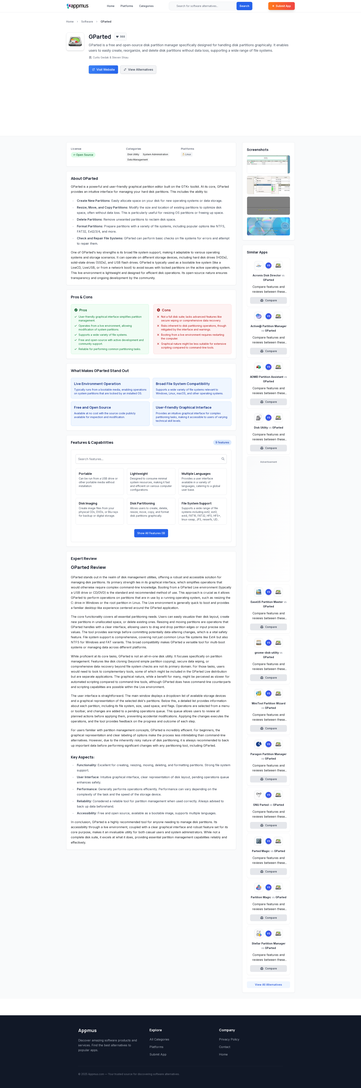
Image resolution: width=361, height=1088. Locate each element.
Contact (224, 1047)
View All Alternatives (268, 984)
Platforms (127, 6)
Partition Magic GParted (268, 897)
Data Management (137, 159)
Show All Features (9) (151, 533)
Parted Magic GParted (268, 851)
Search (244, 6)
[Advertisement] (180, 108)
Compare (271, 300)
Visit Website (105, 69)
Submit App (283, 6)
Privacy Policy (229, 1039)
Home (111, 6)
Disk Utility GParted (268, 427)
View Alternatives (140, 69)
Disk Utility (133, 154)
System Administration (155, 154)
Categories (146, 6)
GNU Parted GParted (268, 804)
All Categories (159, 1039)
